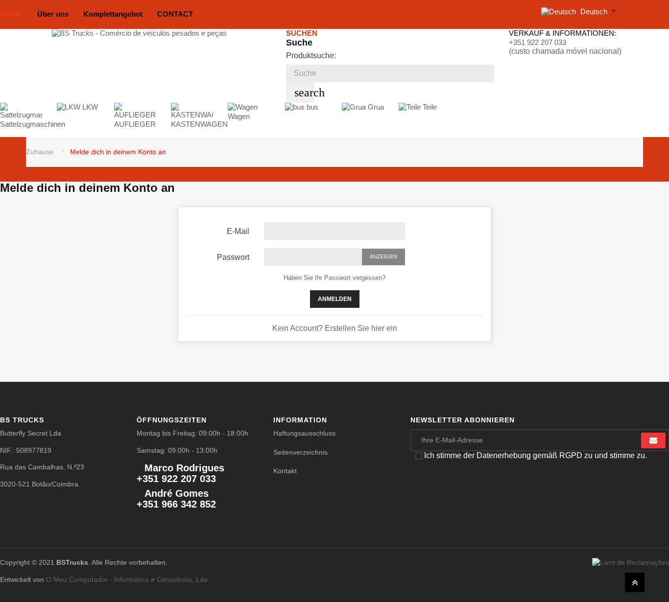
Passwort (233, 257)
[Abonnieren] (653, 440)
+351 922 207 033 (537, 42)
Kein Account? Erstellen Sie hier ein (334, 328)
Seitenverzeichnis (300, 452)
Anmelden (335, 299)
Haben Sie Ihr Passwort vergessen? (334, 277)
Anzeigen (383, 256)
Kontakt (285, 471)
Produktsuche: (311, 55)
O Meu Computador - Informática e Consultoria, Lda (127, 579)
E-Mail (238, 231)
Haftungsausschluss (304, 433)
